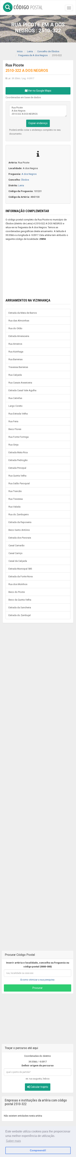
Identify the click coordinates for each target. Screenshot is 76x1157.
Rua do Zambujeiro (18, 514)
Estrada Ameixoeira (18, 336)
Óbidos (25, 179)
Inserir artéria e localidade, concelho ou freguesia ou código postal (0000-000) (37, 964)
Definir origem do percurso (37, 1065)
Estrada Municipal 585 (20, 568)
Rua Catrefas (15, 398)
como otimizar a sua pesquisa (38, 979)
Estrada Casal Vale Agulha (22, 390)
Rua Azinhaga (15, 351)
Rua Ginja (13, 444)
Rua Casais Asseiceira (20, 382)
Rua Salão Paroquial (19, 483)
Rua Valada (14, 506)
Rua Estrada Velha (18, 413)
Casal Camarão (16, 545)
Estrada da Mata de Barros (22, 312)
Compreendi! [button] (38, 1150)
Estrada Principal (17, 468)
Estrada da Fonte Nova (20, 576)
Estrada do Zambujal (19, 615)
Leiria (21, 185)
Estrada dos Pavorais (19, 537)
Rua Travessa (15, 499)
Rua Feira (13, 421)
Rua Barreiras (15, 359)
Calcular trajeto (39, 1086)
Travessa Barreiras (18, 367)
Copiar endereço (38, 123)
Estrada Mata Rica (18, 452)
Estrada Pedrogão (18, 460)
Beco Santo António (19, 530)
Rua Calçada (15, 374)
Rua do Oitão (15, 328)
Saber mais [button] (13, 1140)
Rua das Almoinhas (18, 320)
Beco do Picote (16, 592)
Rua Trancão (15, 491)
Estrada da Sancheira (19, 607)
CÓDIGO (28, 6)
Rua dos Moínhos (17, 584)
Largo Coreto (15, 405)
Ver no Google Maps (39, 90)
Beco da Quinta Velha (19, 599)
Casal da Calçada (17, 561)
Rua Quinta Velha (17, 475)
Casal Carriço (15, 553)
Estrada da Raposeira (19, 522)
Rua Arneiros (15, 343)
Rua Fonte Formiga (18, 437)
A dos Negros (29, 174)
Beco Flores (14, 429)
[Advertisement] (38, 270)
